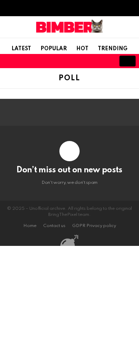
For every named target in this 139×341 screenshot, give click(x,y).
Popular (53, 49)
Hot (82, 49)
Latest (21, 49)
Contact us (54, 226)
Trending (113, 49)
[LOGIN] (105, 61)
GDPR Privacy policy (94, 226)
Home (29, 226)
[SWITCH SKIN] (82, 61)
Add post (127, 61)
